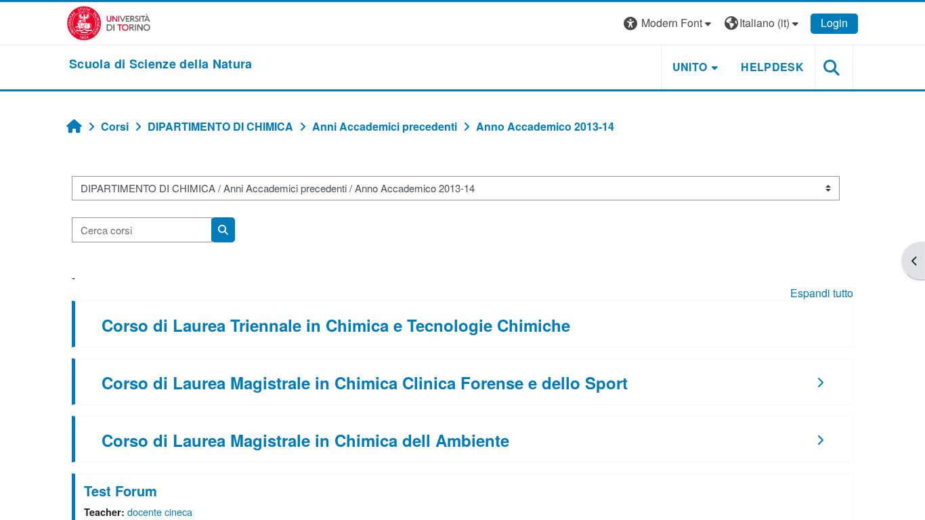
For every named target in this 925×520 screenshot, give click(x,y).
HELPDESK (772, 66)
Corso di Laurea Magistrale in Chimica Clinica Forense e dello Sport (365, 382)
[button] (669, 23)
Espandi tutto (821, 293)
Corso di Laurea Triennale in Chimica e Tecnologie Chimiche (336, 325)
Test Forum (120, 490)
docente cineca (159, 511)
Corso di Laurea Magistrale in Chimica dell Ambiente (305, 440)
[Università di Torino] (108, 22)
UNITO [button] (690, 66)
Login (834, 22)
